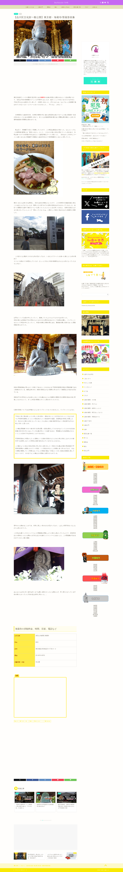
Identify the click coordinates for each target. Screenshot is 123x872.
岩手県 (95, 476)
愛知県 (95, 522)
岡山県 (95, 567)
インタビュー (88, 387)
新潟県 (95, 523)
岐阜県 (95, 519)
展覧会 (49, 7)
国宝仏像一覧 (77, 7)
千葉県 (95, 501)
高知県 (95, 590)
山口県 (95, 570)
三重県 (95, 541)
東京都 (95, 503)
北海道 (95, 473)
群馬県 (95, 498)
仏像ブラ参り (88, 421)
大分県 (95, 611)
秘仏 (56, 7)
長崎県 (95, 608)
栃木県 (95, 497)
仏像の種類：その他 (90, 399)
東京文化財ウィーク (39, 721)
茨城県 (95, 495)
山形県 (95, 481)
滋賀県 (95, 543)
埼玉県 (95, 500)
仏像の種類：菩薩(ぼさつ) (92, 416)
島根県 (95, 566)
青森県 (95, 475)
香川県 (95, 587)
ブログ (86, 7)
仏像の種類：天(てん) (90, 404)
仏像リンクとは (30, 7)
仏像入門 (86, 425)
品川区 (16, 721)
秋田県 (95, 479)
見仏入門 (86, 450)
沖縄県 (95, 616)
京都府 (95, 544)
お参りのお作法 (88, 374)
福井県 (95, 528)
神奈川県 (95, 504)
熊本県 (95, 610)
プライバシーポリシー (20, 869)
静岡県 (95, 520)
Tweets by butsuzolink (88, 305)
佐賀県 (95, 607)
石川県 (95, 526)
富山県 (95, 525)
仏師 (85, 429)
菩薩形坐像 (48, 721)
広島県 (95, 569)
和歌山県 (95, 550)
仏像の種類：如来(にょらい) (92, 408)
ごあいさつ (87, 378)
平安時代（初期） (24, 721)
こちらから (98, 141)
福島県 (95, 482)
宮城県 (95, 478)
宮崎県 (95, 613)
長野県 (95, 517)
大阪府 (95, 546)
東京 (32, 721)
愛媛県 (95, 588)
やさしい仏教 (88, 382)
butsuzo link (61, 2)
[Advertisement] (45, 82)
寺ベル (86, 438)
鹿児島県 (95, 614)
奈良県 (95, 549)
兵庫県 (95, 547)
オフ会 (86, 391)
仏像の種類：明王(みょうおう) (93, 412)
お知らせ (95, 7)
